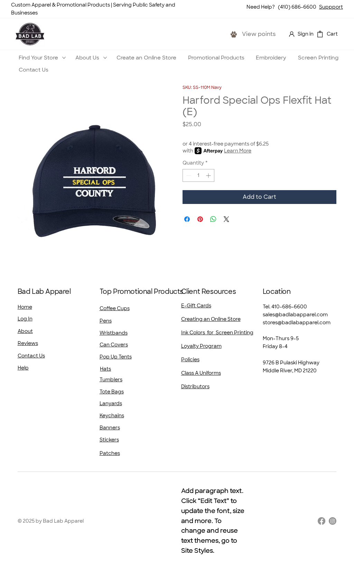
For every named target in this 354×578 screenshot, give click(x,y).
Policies (190, 359)
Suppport (331, 7)
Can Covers (114, 345)
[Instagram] (332, 521)
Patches (110, 453)
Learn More (237, 151)
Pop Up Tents (116, 357)
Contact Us (31, 356)
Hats (105, 369)
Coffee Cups (115, 308)
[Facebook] (321, 521)
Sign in (306, 34)
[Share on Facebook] (187, 219)
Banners (110, 428)
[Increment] (209, 175)
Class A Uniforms (201, 373)
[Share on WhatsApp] (213, 219)
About (25, 331)
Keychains (112, 415)
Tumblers (111, 379)
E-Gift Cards (196, 305)
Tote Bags (112, 392)
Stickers (109, 440)
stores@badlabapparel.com (296, 322)
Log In (25, 319)
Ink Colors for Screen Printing (217, 332)
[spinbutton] (198, 175)
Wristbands (114, 333)
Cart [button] (332, 34)
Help (23, 368)
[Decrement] (188, 175)
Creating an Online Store (211, 319)
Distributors (195, 386)
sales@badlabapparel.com (295, 314)
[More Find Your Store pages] (64, 57)
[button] (320, 34)
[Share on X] (226, 219)
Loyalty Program (201, 346)
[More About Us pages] (105, 57)
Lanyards (111, 403)
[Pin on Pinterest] (200, 219)
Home (25, 307)
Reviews (28, 343)
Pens (106, 321)
